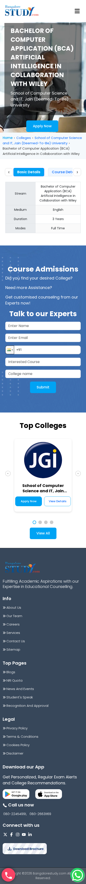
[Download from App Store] (48, 794)
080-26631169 (40, 814)
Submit (43, 387)
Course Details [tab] (65, 172)
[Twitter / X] (5, 834)
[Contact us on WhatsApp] (77, 875)
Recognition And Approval (27, 706)
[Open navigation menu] (77, 11)
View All (43, 533)
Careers (13, 624)
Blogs (10, 672)
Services (13, 633)
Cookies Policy (18, 745)
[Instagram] (17, 834)
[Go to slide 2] (40, 522)
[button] (10, 350)
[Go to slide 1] (34, 522)
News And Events (20, 689)
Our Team (14, 616)
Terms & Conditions (22, 737)
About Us (13, 608)
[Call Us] (8, 875)
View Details (57, 501)
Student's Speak (19, 697)
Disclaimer (14, 753)
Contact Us (15, 641)
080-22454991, (15, 814)
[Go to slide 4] (51, 522)
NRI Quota (14, 680)
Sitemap (13, 650)
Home (8, 137)
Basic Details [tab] (28, 172)
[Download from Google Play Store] (16, 794)
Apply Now (42, 126)
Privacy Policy (17, 728)
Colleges (23, 137)
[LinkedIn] (30, 834)
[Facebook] (11, 834)
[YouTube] (23, 834)
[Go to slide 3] (46, 522)
